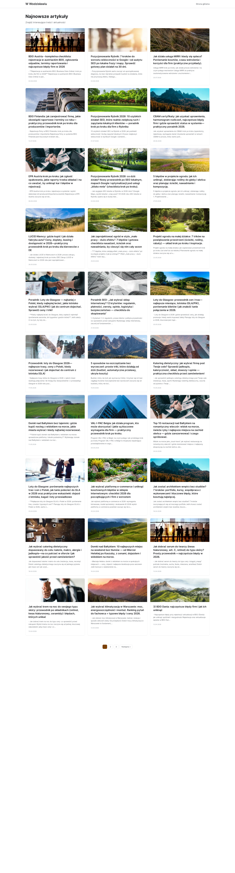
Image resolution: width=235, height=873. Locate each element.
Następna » (126, 647)
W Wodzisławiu (36, 4)
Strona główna (203, 4)
